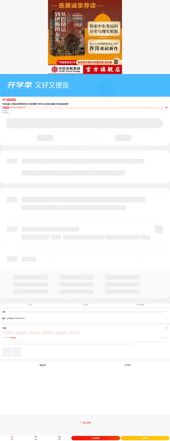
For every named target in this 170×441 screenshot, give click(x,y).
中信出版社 (5, 113)
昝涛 (3, 110)
